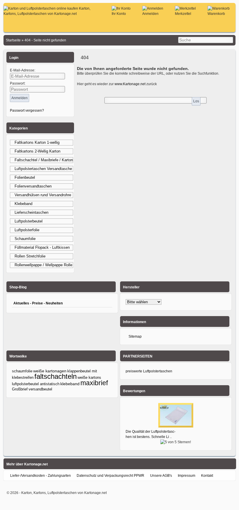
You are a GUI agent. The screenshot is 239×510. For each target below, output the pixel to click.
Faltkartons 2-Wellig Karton (37, 151)
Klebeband (23, 203)
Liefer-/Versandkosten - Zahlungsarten (40, 476)
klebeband (70, 383)
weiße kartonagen (49, 371)
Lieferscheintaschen (31, 212)
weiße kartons (89, 377)
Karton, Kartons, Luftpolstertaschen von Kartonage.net (64, 493)
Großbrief (20, 389)
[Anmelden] (152, 8)
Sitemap (135, 336)
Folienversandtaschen (33, 186)
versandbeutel (40, 389)
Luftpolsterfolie (27, 230)
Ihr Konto (119, 14)
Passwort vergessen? (27, 110)
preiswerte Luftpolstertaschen (149, 371)
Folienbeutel (25, 177)
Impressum (186, 476)
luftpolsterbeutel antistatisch (35, 384)
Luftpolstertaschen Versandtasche (43, 169)
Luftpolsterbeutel (29, 221)
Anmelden (150, 14)
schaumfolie (22, 371)
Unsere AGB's (161, 476)
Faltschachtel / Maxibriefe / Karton (44, 160)
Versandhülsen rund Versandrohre (43, 195)
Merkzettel (183, 14)
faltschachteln (55, 376)
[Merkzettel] (185, 8)
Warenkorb (216, 14)
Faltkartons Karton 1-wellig (37, 142)
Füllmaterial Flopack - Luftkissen (42, 247)
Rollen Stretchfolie (30, 256)
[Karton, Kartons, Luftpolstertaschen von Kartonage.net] (49, 14)
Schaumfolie (25, 238)
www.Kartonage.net (130, 84)
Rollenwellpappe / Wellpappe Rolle (43, 265)
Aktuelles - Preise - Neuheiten (38, 303)
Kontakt (207, 476)
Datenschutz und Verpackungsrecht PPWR (110, 476)
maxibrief (94, 383)
